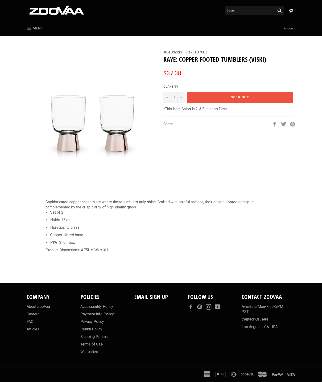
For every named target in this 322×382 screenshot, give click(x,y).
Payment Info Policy (97, 314)
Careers (33, 314)
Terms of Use (91, 344)
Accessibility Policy (96, 306)
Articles (33, 329)
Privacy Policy (92, 321)
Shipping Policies (94, 336)
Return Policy (91, 329)
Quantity (170, 86)
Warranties (89, 351)
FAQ (30, 321)
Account (289, 28)
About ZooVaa (38, 306)
